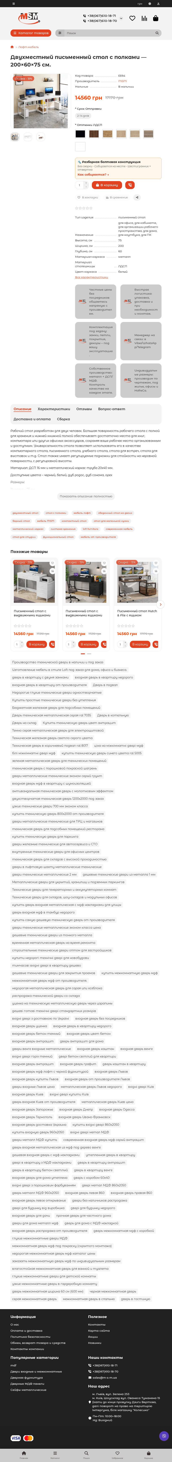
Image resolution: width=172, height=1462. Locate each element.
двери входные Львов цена (33, 1087)
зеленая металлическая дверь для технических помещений (59, 761)
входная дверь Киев (27, 1094)
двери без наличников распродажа (99, 1200)
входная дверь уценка (29, 1026)
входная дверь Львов (111, 1071)
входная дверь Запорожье (32, 1109)
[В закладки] (53, 563)
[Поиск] (157, 33)
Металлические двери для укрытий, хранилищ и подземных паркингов (68, 882)
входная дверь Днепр (76, 1109)
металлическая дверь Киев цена (107, 1102)
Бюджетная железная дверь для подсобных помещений (56, 708)
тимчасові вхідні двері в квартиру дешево (46, 965)
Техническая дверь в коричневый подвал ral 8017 (50, 746)
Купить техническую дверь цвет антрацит (79, 723)
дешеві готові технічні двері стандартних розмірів (54, 1011)
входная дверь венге (136, 1049)
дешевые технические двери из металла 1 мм (119, 874)
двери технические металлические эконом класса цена (56, 927)
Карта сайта (99, 1330)
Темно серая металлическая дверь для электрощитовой (58, 730)
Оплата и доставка (26, 1330)
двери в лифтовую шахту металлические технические (57, 867)
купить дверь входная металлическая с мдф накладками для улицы (66, 905)
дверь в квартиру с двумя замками (40, 677)
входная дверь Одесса (116, 1109)
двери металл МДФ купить (34, 1140)
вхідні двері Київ (141, 1087)
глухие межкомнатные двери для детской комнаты (54, 1276)
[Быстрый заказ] (130, 185)
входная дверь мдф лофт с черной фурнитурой (50, 1071)
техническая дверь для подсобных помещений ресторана (58, 829)
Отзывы (84, 409)
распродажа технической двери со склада (46, 996)
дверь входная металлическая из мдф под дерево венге (56, 1147)
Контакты (97, 1324)
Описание (22, 409)
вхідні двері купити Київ (69, 1094)
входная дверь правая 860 (131, 1193)
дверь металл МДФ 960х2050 (35, 1193)
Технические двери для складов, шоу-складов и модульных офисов (64, 897)
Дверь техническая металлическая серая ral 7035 (51, 715)
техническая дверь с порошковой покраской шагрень (54, 768)
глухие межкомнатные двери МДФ (40, 1238)
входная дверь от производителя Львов (97, 1079)
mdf (13, 1365)
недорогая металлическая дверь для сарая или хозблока (57, 988)
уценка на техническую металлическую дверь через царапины (62, 1003)
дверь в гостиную (135, 1299)
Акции (93, 1336)
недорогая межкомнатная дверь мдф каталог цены (53, 1253)
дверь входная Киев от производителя (43, 1102)
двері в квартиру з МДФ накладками (41, 1162)
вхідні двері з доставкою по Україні (40, 1018)
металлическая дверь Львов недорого (91, 1087)
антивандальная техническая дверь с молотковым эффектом (62, 791)
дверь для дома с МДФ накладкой (91, 1223)
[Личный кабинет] (158, 3)
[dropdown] (13, 3)
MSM (122, 81)
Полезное (97, 1317)
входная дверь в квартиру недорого (104, 677)
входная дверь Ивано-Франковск (84, 1117)
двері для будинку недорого (93, 1208)
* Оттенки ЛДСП (88, 125)
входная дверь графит (78, 1064)
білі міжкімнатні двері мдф (33, 753)
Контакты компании (27, 1349)
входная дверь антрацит (33, 1041)
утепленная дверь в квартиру (110, 1155)
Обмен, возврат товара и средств (37, 1343)
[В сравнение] (53, 571)
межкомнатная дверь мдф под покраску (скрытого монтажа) (62, 1246)
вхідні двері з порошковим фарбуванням (44, 1185)
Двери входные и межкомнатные (36, 1371)
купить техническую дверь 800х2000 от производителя (58, 814)
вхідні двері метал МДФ (89, 1132)
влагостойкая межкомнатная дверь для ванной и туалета (60, 1269)
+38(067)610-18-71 (101, 16)
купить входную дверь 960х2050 (38, 1132)
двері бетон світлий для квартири (87, 1056)
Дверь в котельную (113, 715)
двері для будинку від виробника (38, 1208)
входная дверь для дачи (31, 1216)
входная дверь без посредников (100, 1018)
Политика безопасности (30, 1336)
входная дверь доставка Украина (39, 1125)
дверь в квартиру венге (93, 1170)
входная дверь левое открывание (39, 1200)
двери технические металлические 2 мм (44, 874)
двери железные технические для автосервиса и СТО (55, 844)
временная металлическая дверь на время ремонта (53, 943)
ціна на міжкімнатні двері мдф (118, 746)
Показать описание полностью (86, 496)
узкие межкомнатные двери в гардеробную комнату (54, 1284)
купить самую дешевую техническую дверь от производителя (63, 920)
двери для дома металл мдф (35, 1223)
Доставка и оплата (32, 419)
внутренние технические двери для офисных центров (55, 852)
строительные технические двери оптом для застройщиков (62, 950)
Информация (23, 1317)
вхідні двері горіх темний (32, 1056)
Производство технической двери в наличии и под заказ (57, 662)
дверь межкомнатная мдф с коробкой (124, 1231)
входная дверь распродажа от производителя (49, 1231)
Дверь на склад (24, 723)
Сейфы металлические (28, 1389)
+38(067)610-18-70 (102, 21)
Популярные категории (34, 1357)
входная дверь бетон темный (36, 1034)
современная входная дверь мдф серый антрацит (103, 1140)
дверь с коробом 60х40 (91, 1178)
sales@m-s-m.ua (105, 1377)
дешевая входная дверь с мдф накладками (45, 1155)
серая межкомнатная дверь (34, 1299)
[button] (11, 604)
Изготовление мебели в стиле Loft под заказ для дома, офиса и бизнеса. (69, 670)
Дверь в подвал (105, 685)
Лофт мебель (28, 47)
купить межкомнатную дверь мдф (130, 973)
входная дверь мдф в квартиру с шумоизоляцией (51, 783)
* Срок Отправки (88, 108)
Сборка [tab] (63, 419)
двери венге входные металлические (41, 1049)
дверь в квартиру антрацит (101, 1162)
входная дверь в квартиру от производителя (49, 685)
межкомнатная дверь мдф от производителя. (49, 981)
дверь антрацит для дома (81, 1041)
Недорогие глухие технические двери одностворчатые (57, 692)
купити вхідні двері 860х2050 (96, 1125)
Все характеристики (91, 277)
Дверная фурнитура (26, 1377)
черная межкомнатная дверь (113, 1291)
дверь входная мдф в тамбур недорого (43, 912)
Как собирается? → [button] (93, 174)
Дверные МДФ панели (27, 1383)
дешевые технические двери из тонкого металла (52, 935)
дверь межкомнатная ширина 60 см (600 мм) (47, 1291)
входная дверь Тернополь (32, 1117)
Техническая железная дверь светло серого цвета (52, 738)
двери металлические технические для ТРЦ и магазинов (57, 821)
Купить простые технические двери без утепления (54, 700)
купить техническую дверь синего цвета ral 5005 (102, 753)
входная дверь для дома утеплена (39, 1178)
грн (140, 3)
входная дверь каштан (95, 1049)
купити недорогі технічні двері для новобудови (50, 958)
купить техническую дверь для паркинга (45, 836)
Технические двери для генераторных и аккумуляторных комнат (64, 890)
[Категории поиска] (59, 33)
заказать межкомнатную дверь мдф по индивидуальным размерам (66, 1261)
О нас (14, 1324)
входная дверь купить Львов (35, 1079)
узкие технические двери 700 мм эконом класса (50, 806)
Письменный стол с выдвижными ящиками (32, 613)
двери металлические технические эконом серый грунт (57, 776)
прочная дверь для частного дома (83, 1216)
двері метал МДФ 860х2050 (104, 1185)
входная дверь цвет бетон (89, 1034)
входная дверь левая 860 (84, 1193)
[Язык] (149, 3)
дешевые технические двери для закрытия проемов (53, 973)
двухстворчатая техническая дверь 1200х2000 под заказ (58, 799)
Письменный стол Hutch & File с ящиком (137, 613)
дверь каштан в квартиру (124, 1064)
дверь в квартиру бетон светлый (40, 1170)
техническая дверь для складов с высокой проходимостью (59, 859)
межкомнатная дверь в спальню (89, 1299)
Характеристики (54, 409)
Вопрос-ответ (111, 409)
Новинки (94, 1343)
